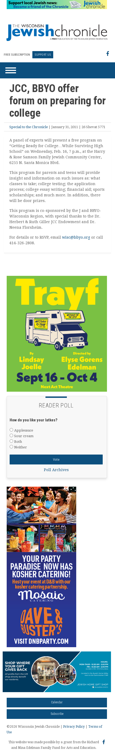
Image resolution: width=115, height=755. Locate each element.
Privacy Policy (74, 727)
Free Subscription (17, 54)
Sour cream (23, 436)
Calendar (57, 702)
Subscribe (57, 714)
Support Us (43, 54)
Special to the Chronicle (28, 127)
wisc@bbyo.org (76, 237)
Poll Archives (56, 470)
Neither (20, 447)
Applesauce (23, 430)
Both (18, 442)
